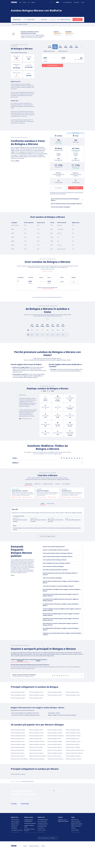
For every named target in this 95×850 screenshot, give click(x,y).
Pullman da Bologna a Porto (17, 741)
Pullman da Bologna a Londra (36, 732)
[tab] (49, 51)
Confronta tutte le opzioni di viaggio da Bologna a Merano (25, 715)
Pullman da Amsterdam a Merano (74, 753)
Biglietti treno (14, 817)
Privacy (43, 846)
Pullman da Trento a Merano (54, 756)
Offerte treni (14, 826)
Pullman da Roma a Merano (72, 744)
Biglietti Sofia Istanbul (76, 824)
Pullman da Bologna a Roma (18, 692)
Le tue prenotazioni (67, 2)
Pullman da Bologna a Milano (55, 692)
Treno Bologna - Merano (54, 713)
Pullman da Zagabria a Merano (55, 753)
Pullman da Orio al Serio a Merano (19, 759)
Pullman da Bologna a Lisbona (18, 735)
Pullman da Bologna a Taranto (18, 695)
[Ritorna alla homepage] (15, 2)
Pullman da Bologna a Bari (35, 738)
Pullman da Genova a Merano (36, 753)
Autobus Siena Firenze (30, 823)
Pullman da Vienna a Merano (18, 756)
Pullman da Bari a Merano (35, 750)
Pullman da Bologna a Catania (73, 735)
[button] (45, 19)
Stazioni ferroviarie (76, 826)
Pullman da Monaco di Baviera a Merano (76, 750)
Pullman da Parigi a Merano (17, 750)
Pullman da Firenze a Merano (73, 747)
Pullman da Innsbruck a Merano (74, 759)
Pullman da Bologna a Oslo (72, 738)
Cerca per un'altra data (47, 288)
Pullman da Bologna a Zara (72, 692)
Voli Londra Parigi (42, 822)
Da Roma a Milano (76, 822)
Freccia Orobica (15, 819)
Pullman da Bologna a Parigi (36, 735)
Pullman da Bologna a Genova (36, 695)
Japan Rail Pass (75, 819)
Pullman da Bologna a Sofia (54, 738)
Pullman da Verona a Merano (55, 750)
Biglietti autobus (28, 817)
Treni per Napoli (15, 822)
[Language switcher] (58, 2)
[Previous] (28, 325)
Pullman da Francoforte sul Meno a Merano (39, 756)
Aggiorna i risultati (47, 271)
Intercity (73, 828)
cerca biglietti (17, 60)
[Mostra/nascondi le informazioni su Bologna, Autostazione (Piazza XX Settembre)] (82, 675)
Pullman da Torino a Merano (36, 747)
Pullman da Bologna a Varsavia (36, 741)
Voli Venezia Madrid (43, 819)
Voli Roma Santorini (43, 824)
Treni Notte (14, 828)
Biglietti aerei (41, 817)
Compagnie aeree (42, 826)
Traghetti (33, 2)
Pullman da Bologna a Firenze (55, 695)
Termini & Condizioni (34, 846)
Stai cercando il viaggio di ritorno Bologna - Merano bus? (25, 713)
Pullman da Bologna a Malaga (55, 741)
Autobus (24, 2)
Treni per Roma (15, 824)
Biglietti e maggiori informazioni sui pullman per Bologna (62, 715)
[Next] (81, 47)
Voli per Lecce (41, 828)
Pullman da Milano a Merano (55, 744)
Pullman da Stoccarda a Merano (55, 759)
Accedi (82, 2)
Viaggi (73, 817)
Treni (20, 2)
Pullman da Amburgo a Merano (37, 759)
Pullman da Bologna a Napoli (18, 698)
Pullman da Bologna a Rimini (73, 695)
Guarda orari (16, 76)
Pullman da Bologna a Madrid (55, 730)
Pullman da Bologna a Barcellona (56, 735)
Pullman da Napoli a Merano (18, 747)
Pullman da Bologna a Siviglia (18, 744)
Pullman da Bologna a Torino (36, 692)
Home (12, 781)
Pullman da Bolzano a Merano (73, 756)
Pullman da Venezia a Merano (55, 747)
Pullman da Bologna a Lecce (17, 738)
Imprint (25, 846)
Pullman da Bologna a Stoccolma (37, 744)
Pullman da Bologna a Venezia (55, 732)
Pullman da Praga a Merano (17, 753)
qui (61, 297)
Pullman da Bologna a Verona (73, 741)
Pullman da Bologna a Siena (36, 698)
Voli (28, 2)
